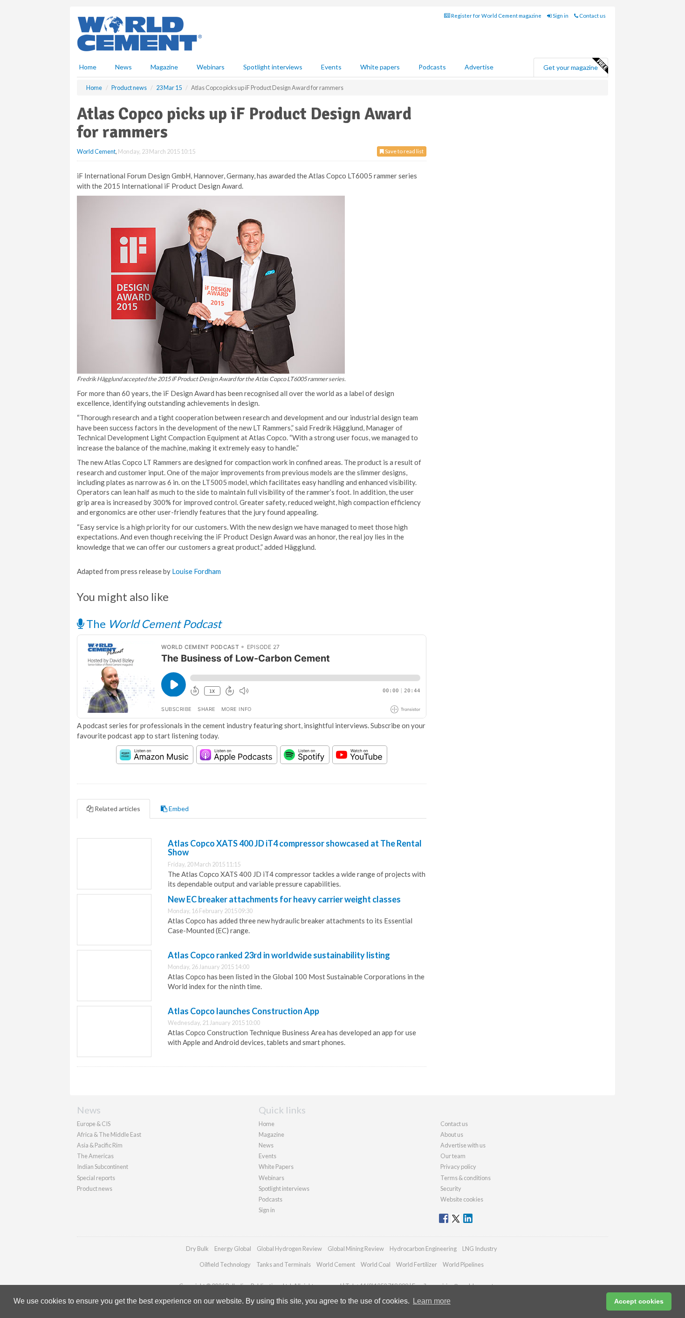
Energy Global (232, 1248)
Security (450, 1188)
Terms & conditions (465, 1177)
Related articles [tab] (116, 809)
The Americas (95, 1156)
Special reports (96, 1177)
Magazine (164, 67)
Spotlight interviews (272, 67)
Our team (453, 1156)
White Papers (276, 1166)
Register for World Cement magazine (495, 16)
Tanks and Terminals (283, 1264)
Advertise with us (463, 1145)
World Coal (375, 1264)
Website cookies (461, 1199)
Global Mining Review (356, 1248)
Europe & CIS (93, 1123)
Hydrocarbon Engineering (423, 1248)
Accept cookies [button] (639, 1301)
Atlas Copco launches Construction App (243, 1011)
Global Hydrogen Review (289, 1248)
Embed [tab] (178, 809)
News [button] (123, 67)
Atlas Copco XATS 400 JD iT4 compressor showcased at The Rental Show (295, 848)
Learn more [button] (432, 1301)
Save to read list (404, 151)
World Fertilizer (416, 1264)
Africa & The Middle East (109, 1134)
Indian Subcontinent (102, 1166)
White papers (380, 67)
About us (451, 1134)
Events (331, 67)
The (152, 623)
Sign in (560, 16)
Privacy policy (458, 1166)
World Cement (96, 151)
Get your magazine (570, 67)
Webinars (211, 67)
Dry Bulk (197, 1248)
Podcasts (432, 67)
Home (87, 67)
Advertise (479, 67)
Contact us (592, 16)
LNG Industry (479, 1248)
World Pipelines (463, 1264)
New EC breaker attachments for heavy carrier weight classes (284, 899)
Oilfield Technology (225, 1264)
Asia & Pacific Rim (100, 1145)
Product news (94, 1188)
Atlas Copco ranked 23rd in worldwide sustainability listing (279, 955)
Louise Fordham (196, 571)
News (266, 1145)
